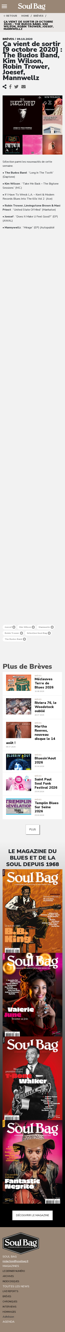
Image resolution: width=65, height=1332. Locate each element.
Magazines (11, 1266)
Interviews (9, 1306)
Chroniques (10, 1301)
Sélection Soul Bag (37, 633)
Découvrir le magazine (32, 1215)
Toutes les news (16, 1286)
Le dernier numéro (14, 1271)
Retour (11, 15)
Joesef (8, 627)
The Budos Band (13, 639)
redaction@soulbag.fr (15, 1261)
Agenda (9, 1322)
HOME (25, 15)
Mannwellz (44, 627)
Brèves (38, 15)
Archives (8, 1276)
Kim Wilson (25, 627)
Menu (6, 6)
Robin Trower (12, 633)
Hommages (9, 1311)
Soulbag (32, 6)
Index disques (11, 1281)
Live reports (10, 1291)
